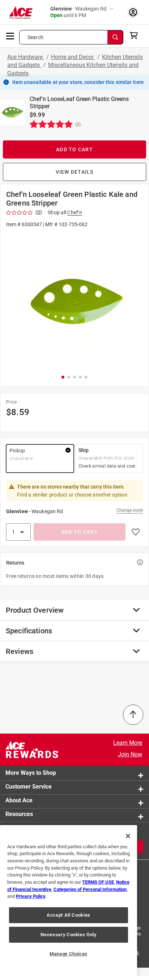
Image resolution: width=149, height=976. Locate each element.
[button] (74, 300)
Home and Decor (73, 57)
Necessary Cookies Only (68, 934)
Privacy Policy (31, 896)
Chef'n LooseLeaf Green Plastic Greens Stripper (79, 103)
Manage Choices (69, 953)
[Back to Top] (133, 715)
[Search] (115, 37)
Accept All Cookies (68, 915)
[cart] (136, 35)
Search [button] (35, 37)
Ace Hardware (25, 57)
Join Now (130, 754)
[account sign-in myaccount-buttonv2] (133, 12)
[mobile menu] (10, 35)
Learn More (127, 742)
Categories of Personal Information (90, 889)
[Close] (128, 836)
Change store (129, 510)
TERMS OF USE (98, 882)
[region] (68, 900)
